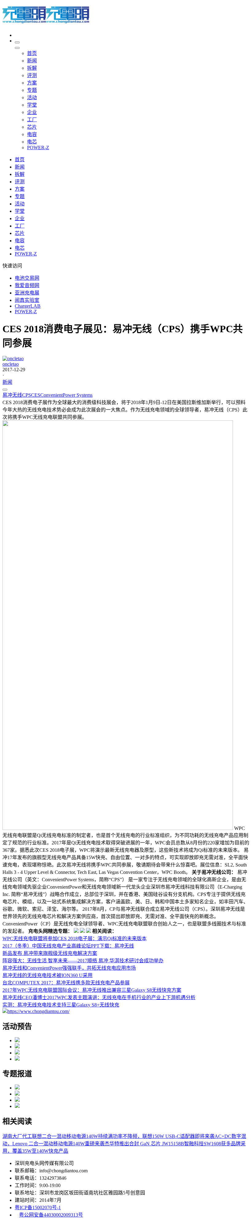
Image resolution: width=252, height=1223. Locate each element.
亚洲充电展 (27, 292)
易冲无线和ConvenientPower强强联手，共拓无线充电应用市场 (69, 968)
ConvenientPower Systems (66, 395)
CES (35, 395)
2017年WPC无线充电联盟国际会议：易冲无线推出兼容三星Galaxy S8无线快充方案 (91, 990)
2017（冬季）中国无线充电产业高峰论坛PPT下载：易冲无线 (68, 945)
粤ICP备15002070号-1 (38, 1207)
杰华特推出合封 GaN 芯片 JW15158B (144, 1143)
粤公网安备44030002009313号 (51, 1214)
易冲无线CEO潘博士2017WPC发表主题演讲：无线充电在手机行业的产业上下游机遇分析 (98, 997)
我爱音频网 (27, 285)
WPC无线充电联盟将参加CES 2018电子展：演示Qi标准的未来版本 (74, 938)
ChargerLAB (28, 306)
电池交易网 (27, 278)
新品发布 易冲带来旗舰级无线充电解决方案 (49, 953)
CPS (26, 395)
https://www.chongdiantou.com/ (38, 1011)
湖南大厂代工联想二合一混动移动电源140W (50, 1136)
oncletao (10, 364)
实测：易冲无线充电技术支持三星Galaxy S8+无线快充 (60, 1004)
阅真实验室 (27, 300)
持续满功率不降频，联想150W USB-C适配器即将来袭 (156, 1136)
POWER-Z (26, 311)
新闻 (7, 382)
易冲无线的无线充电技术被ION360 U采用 (47, 975)
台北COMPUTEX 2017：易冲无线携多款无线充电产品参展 (66, 982)
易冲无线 (12, 395)
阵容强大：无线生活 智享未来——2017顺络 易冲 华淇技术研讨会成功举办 (82, 960)
